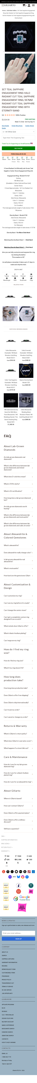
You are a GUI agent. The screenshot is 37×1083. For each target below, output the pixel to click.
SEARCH (4, 955)
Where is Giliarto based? (18, 798)
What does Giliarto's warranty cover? (18, 740)
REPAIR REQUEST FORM (8, 969)
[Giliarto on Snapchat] (7, 863)
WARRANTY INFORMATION (9, 962)
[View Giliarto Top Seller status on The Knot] (31, 893)
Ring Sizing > (5, 843)
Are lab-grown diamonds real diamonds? (18, 458)
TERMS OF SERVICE (7, 986)
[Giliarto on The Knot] (3, 873)
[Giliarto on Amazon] (25, 873)
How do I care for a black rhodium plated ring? (18, 774)
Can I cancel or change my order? (18, 717)
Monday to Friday (7, 1060)
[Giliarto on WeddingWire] (8, 873)
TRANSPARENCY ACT (8, 983)
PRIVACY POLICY (6, 979)
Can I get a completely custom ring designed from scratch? (18, 618)
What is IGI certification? (18, 491)
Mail (31, 276)
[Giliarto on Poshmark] (29, 873)
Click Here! (29, 240)
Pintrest (23, 276)
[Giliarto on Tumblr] (18, 863)
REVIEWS (4, 1011)
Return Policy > (7, 847)
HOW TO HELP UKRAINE (8, 1042)
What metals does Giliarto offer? (18, 626)
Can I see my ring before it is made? (18, 603)
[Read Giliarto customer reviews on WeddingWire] (31, 887)
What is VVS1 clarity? (18, 483)
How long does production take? (18, 688)
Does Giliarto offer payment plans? (18, 813)
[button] (33, 5)
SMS (15, 280)
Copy (31, 280)
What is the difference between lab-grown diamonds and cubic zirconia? (18, 524)
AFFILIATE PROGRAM (8, 1004)
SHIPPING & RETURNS (8, 959)
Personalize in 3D (18, 154)
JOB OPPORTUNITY (7, 993)
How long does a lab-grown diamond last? (18, 499)
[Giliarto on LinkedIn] (29, 863)
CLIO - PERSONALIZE (8, 1015)
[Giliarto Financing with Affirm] (14, 878)
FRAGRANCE (5, 976)
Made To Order (19, 122)
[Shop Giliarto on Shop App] (10, 878)
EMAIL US (4, 1053)
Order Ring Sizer (17, 126)
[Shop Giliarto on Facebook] (27, 878)
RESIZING (4, 966)
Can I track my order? (18, 709)
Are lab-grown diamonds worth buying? (18, 507)
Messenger (6, 280)
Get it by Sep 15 (30, 121)
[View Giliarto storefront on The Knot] (18, 893)
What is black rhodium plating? (18, 633)
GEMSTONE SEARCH (8, 1035)
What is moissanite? (18, 568)
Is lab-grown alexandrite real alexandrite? (18, 560)
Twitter (6, 276)
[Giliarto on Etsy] (12, 873)
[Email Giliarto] (7, 866)
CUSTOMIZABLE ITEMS (8, 972)
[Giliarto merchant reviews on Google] (22, 901)
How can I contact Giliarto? (18, 805)
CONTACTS (5, 1039)
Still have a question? (18, 828)
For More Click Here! (23, 232)
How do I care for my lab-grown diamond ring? (18, 765)
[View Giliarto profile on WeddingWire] (6, 887)
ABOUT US (5, 952)
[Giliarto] (8, 5)
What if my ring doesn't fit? (18, 667)
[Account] (29, 5)
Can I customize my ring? (18, 595)
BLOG (3, 1008)
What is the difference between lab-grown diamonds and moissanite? (18, 516)
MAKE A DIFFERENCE (8, 1025)
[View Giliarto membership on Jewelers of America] (18, 887)
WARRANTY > (5, 851)
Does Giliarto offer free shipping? (18, 695)
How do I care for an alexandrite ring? (18, 781)
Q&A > (3, 836)
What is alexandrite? (18, 545)
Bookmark (23, 280)
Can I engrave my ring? (18, 640)
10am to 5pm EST (7, 1064)
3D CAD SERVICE (6, 990)
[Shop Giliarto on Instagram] (22, 878)
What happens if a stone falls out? (18, 748)
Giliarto (14, 1070)
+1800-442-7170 (6, 1057)
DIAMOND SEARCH (7, 1032)
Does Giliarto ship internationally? (18, 702)
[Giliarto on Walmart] (33, 873)
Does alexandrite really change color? (18, 552)
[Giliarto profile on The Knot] (6, 909)
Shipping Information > (9, 840)
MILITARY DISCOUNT (8, 1022)
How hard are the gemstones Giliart (18, 575)
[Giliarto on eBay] (20, 873)
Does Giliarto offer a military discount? (18, 821)
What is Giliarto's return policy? (18, 733)
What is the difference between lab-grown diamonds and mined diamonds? (18, 468)
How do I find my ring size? (18, 660)
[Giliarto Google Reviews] (16, 873)
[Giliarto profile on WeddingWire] (6, 900)
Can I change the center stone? (18, 610)
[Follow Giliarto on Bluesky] (18, 878)
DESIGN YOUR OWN (7, 1018)
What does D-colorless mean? (18, 476)
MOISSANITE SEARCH (8, 1028)
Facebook (15, 276)
